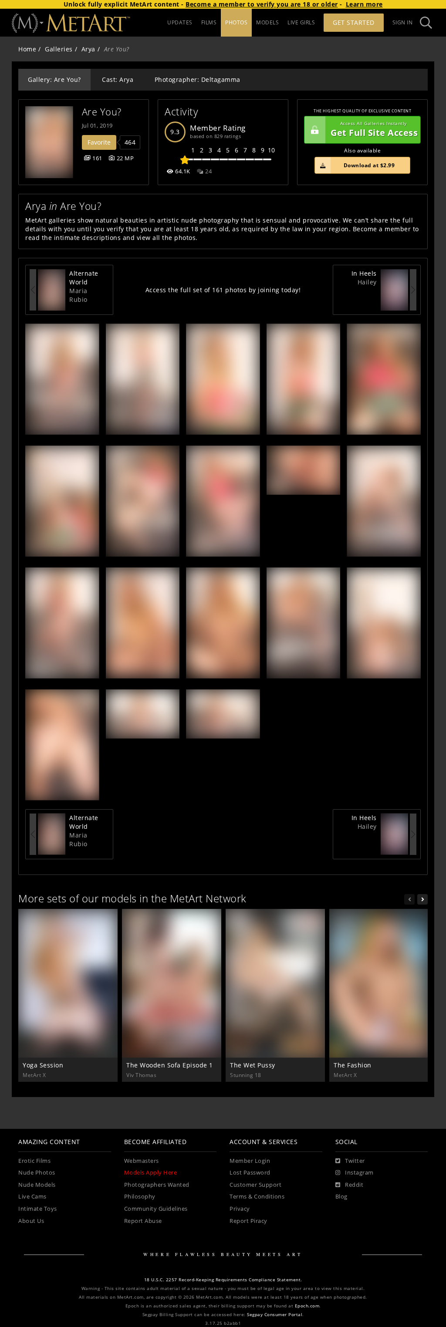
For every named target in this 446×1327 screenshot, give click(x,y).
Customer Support (255, 1185)
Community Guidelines (156, 1208)
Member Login (250, 1161)
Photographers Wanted (156, 1185)
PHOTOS (236, 22)
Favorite (99, 142)
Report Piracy (248, 1221)
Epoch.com (307, 1306)
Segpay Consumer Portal (274, 1314)
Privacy (240, 1208)
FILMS (209, 22)
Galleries (59, 49)
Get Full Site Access (374, 129)
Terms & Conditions (257, 1196)
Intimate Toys (37, 1208)
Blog (341, 1196)
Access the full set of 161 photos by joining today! (223, 290)
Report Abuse (143, 1221)
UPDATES (180, 22)
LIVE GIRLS (301, 22)
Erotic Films (34, 1161)
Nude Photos (36, 1172)
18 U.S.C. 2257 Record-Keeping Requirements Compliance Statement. (223, 1280)
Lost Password (250, 1172)
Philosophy (139, 1196)
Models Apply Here (150, 1172)
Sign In (402, 22)
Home (27, 49)
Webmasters (141, 1161)
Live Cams (32, 1196)
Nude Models (37, 1185)
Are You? (102, 111)
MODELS (267, 22)
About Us (31, 1221)
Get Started (354, 22)
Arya (88, 49)
